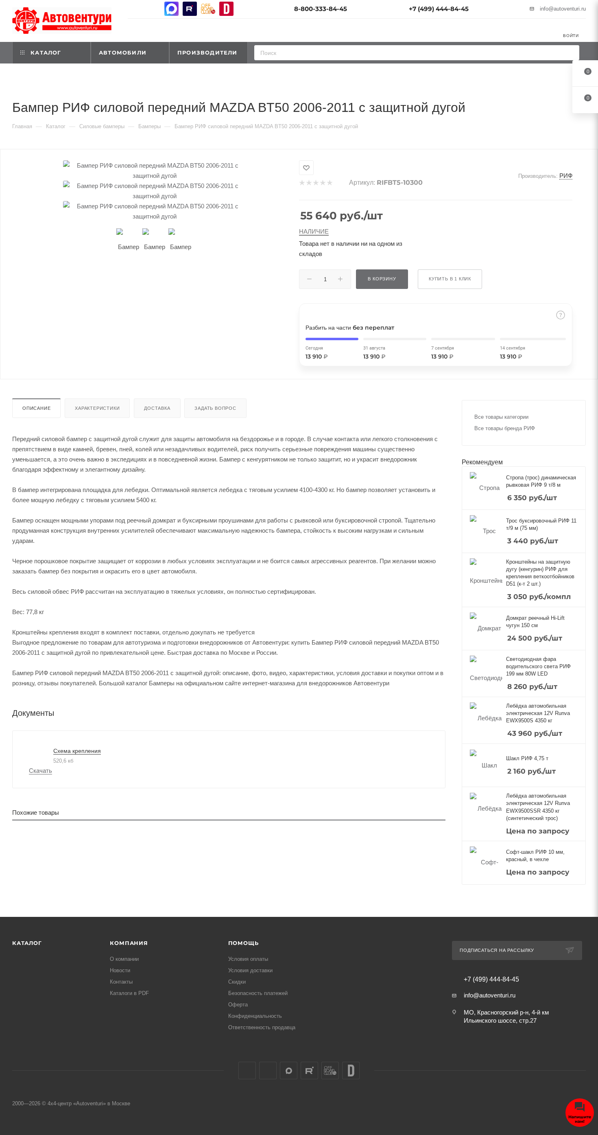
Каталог (27, 943)
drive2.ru (226, 9)
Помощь (243, 943)
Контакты (121, 982)
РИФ (565, 175)
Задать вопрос (215, 408)
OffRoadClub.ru (208, 9)
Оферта (238, 1005)
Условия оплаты (248, 959)
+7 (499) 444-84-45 (439, 9)
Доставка (157, 408)
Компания (129, 943)
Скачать (40, 770)
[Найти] (570, 52)
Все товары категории (501, 417)
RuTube (190, 9)
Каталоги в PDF (129, 993)
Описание (36, 408)
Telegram (153, 9)
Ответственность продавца (261, 1027)
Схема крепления (77, 751)
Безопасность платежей (258, 993)
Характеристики (97, 408)
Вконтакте (135, 9)
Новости (120, 970)
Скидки (237, 982)
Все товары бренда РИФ (504, 428)
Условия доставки (250, 970)
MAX (171, 9)
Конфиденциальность (255, 1016)
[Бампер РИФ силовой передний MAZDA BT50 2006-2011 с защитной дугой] (154, 170)
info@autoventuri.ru (563, 9)
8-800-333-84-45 (320, 9)
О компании (124, 959)
